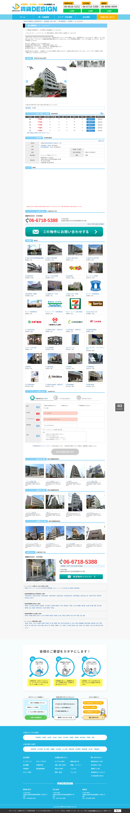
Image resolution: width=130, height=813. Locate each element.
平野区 (89, 737)
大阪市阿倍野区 (48, 143)
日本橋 (80, 625)
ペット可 (73, 772)
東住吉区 (82, 737)
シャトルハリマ (90, 512)
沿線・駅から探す (60, 765)
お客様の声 (39, 765)
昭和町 (57, 605)
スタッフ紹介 (27, 772)
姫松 (84, 615)
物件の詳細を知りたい (50, 405)
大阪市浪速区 (44, 595)
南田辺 (35, 615)
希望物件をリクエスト (98, 772)
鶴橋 (42, 625)
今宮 (84, 625)
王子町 (61, 605)
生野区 (44, 737)
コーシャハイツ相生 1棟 (31, 512)
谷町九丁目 (47, 625)
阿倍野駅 (78, 749)
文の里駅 (58, 749)
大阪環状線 (43, 145)
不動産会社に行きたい (85, 405)
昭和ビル (48, 512)
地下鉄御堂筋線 (45, 147)
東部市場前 (87, 623)
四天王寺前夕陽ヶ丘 (66, 623)
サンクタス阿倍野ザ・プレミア (53, 481)
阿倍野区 (38, 737)
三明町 (71, 605)
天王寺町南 (32, 605)
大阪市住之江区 (84, 595)
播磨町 (79, 605)
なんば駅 (65, 749)
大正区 (55, 737)
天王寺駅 (40, 749)
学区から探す (59, 768)
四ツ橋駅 (46, 749)
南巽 (96, 625)
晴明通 (26, 608)
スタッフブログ (41, 761)
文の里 (75, 605)
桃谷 (59, 623)
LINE (72, 10)
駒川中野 (100, 625)
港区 (93, 737)
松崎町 (26, 605)
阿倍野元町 (39, 608)
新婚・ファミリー (76, 765)
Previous (27, 81)
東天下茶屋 (76, 615)
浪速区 (72, 737)
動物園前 (81, 623)
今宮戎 (39, 625)
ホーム (22, 17)
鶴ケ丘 (39, 615)
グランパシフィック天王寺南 (32, 543)
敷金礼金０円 (74, 761)
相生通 (83, 605)
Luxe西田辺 (69, 481)
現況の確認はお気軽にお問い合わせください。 (39, 132)
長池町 (33, 608)
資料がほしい (65, 405)
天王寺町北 (55, 143)
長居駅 (52, 749)
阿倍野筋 (42, 605)
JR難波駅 (96, 749)
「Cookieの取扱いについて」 (94, 810)
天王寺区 (65, 737)
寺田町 (49, 145)
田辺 (35, 625)
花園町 (56, 625)
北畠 (30, 608)
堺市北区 (27, 598)
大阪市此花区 (28, 595)
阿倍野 (55, 615)
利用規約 (36, 446)
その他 (46, 408)
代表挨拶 (26, 768)
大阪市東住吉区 (68, 595)
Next (65, 81)
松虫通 (91, 605)
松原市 (32, 598)
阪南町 (37, 605)
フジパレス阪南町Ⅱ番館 (31, 481)
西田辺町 (66, 605)
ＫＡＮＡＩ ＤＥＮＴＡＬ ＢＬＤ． (94, 543)
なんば (26, 627)
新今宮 (26, 625)
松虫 (71, 615)
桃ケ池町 (99, 605)
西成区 (77, 737)
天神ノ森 (92, 625)
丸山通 (87, 605)
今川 (60, 625)
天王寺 (51, 147)
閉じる (117, 810)
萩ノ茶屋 (31, 625)
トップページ (27, 761)
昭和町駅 (33, 749)
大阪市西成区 (76, 595)
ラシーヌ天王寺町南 (71, 543)
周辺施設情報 (40, 768)
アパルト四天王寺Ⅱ (50, 543)
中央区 (60, 737)
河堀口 (64, 615)
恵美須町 (93, 623)
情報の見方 (101, 141)
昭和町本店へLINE (97, 761)
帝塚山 (52, 608)
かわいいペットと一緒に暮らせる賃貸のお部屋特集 (66, 588)
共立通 (44, 608)
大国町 (64, 625)
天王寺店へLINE (96, 765)
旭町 (95, 605)
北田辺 (77, 623)
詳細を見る (91, 119)
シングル (73, 768)
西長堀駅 (84, 749)
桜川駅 (90, 749)
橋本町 (48, 608)
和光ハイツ (69, 512)
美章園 (53, 605)
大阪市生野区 (52, 595)
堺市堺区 (99, 595)
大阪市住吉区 (59, 595)
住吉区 (49, 737)
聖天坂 (73, 625)
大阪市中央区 (92, 595)
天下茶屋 (68, 625)
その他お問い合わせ (97, 776)
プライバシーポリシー (46, 446)
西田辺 (51, 615)
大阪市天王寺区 (36, 595)
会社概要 (26, 765)
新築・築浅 (58, 772)
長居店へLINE (95, 768)
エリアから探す (60, 761)
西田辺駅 (71, 749)
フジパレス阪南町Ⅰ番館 (92, 481)
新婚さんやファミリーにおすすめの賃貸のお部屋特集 (38, 588)
